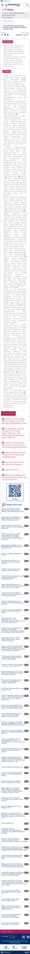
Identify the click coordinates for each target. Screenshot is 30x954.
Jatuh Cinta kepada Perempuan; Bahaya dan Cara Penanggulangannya (14, 445)
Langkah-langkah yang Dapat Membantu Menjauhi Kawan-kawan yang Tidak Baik (13, 874)
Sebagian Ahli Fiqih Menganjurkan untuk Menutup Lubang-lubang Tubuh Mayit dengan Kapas (14, 620)
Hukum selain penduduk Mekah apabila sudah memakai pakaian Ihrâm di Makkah (15, 840)
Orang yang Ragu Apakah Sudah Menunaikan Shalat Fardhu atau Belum (12, 657)
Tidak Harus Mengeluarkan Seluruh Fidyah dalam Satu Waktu (12, 774)
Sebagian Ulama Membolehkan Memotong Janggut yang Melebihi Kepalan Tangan (13, 831)
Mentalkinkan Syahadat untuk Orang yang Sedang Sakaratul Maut (13, 577)
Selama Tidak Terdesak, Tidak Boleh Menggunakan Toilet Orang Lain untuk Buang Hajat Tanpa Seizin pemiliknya (13, 648)
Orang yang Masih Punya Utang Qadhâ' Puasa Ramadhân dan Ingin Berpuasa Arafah (13, 741)
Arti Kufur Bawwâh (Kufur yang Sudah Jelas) (13, 689)
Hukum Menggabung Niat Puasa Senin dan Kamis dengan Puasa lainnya (11, 715)
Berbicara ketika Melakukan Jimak (12, 554)
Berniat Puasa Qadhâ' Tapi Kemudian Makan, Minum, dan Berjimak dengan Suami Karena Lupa (13, 815)
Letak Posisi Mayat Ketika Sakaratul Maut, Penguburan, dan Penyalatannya (13, 594)
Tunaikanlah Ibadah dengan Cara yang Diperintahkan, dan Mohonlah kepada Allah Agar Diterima (13, 433)
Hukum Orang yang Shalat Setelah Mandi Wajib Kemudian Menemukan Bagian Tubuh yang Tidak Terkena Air (13, 630)
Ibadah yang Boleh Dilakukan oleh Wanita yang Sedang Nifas (13, 611)
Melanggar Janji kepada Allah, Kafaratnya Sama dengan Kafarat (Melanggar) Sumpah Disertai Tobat (12, 790)
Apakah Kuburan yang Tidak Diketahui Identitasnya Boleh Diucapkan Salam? (12, 673)
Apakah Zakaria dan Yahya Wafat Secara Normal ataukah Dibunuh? (13, 527)
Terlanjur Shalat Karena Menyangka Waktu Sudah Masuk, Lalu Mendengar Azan (13, 510)
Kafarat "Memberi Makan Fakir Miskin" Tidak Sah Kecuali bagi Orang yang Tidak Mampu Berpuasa (13, 698)
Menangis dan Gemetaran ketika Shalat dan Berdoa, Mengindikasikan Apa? (11, 518)
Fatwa (9, 9)
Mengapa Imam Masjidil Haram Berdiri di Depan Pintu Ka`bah (12, 799)
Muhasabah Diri (8, 823)
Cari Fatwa (9, 21)
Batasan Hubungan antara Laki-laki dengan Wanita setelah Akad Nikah (12, 681)
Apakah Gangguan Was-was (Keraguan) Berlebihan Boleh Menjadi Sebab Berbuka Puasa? (13, 723)
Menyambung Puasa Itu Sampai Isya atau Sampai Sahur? (11, 562)
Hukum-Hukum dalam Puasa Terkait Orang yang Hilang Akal (12, 857)
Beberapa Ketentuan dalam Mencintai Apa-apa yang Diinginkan (14, 477)
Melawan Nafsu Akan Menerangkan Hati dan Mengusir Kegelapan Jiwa (14, 421)
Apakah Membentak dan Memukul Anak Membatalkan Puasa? (12, 603)
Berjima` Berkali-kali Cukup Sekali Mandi (12, 807)
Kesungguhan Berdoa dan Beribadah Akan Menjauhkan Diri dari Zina (12, 546)
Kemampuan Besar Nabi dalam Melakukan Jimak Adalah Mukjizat (11, 639)
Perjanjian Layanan (7, 931)
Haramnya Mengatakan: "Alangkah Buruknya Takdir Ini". (11, 892)
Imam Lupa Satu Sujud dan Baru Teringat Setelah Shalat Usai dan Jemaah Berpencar (12, 707)
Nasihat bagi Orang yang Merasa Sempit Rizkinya (11, 569)
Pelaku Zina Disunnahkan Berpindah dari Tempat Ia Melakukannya (11, 907)
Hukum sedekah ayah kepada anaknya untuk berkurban (13, 665)
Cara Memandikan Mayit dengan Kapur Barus (11, 899)
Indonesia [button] (6, 1)
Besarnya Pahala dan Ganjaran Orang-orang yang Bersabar (13, 455)
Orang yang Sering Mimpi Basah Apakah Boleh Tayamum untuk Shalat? (11, 916)
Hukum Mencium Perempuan (12, 767)
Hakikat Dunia (11, 470)
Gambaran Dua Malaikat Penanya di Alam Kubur (11, 923)
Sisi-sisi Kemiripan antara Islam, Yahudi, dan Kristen (11, 781)
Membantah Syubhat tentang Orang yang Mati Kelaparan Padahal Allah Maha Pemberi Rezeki (15, 848)
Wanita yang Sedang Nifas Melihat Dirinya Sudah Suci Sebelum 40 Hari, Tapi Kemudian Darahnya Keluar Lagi (13, 759)
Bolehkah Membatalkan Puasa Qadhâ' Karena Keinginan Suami (13, 750)
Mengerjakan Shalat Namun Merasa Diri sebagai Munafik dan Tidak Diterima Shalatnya (13, 865)
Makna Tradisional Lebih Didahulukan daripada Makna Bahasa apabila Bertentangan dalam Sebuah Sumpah (12, 536)
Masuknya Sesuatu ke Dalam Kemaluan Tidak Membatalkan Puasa (13, 732)
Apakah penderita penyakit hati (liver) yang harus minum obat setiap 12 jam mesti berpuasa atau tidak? (14, 883)
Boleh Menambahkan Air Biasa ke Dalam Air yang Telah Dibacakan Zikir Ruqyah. (13, 586)
